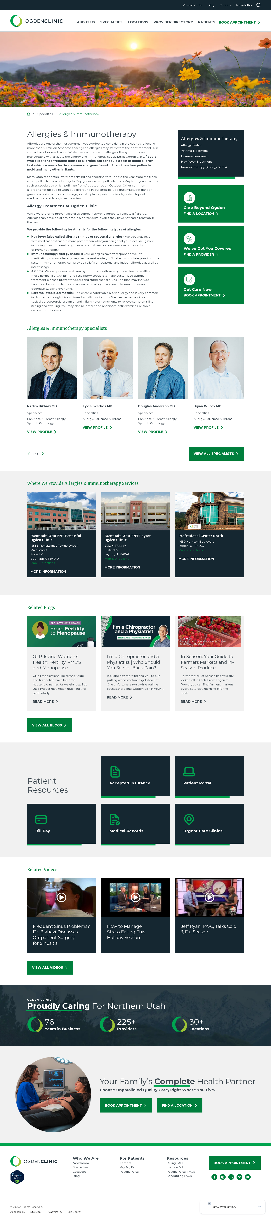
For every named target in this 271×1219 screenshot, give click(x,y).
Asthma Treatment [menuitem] (194, 150)
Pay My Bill (128, 1167)
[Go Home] (28, 114)
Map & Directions (42, 563)
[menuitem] (17, 1212)
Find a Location (177, 1105)
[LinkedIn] (228, 1174)
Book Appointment (237, 22)
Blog (211, 5)
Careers (225, 5)
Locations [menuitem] (138, 22)
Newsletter (244, 5)
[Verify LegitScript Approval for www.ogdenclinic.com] (41, 1177)
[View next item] (42, 453)
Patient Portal (192, 5)
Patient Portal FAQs (181, 1171)
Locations (79, 1171)
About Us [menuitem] (86, 22)
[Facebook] (211, 1174)
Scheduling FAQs (179, 1176)
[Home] (36, 21)
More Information (48, 571)
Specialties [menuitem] (111, 22)
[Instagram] (220, 1174)
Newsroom (81, 1163)
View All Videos (47, 967)
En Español (175, 1167)
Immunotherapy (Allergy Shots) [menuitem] (204, 167)
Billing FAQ (175, 1163)
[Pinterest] (236, 1174)
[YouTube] (245, 1174)
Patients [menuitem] (206, 22)
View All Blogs (47, 725)
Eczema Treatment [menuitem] (195, 156)
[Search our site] (258, 5)
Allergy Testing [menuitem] (192, 145)
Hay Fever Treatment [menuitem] (196, 161)
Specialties (80, 1167)
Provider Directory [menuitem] (173, 22)
